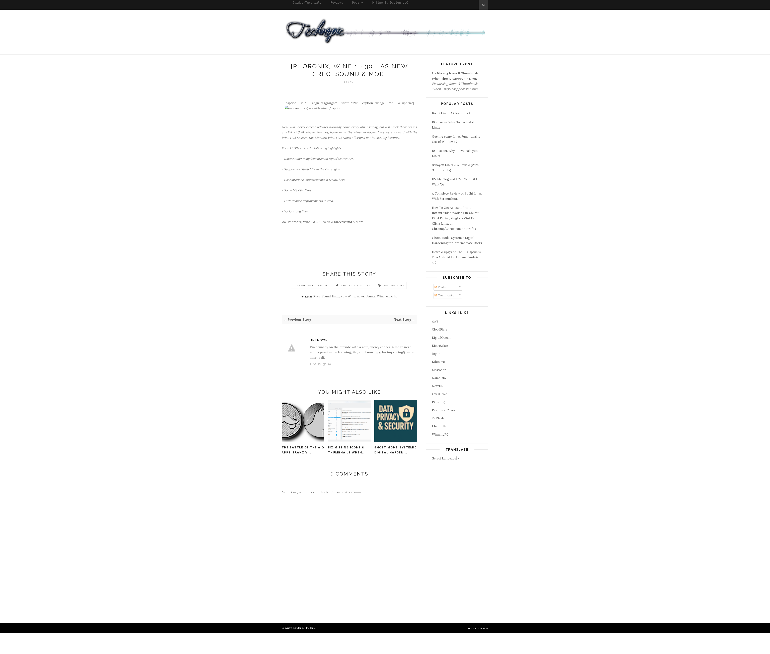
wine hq (391, 296)
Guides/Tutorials (307, 2)
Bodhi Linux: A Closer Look (451, 113)
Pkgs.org (438, 402)
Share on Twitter (355, 285)
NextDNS (438, 386)
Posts (441, 287)
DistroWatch (441, 346)
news (360, 296)
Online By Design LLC (390, 2)
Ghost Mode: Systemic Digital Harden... (395, 449)
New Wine (347, 296)
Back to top (476, 628)
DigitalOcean (441, 338)
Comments (445, 295)
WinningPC (440, 434)
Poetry (357, 2)
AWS (435, 321)
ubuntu (371, 296)
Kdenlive (438, 362)
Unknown (319, 340)
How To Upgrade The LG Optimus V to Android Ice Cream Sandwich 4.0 (456, 257)
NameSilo (439, 378)
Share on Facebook (312, 285)
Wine (381, 296)
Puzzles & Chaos (443, 410)
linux (335, 296)
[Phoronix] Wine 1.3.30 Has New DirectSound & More (325, 222)
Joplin (436, 354)
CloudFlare (440, 329)
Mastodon (439, 370)
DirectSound (322, 296)
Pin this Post (394, 285)
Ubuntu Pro (440, 426)
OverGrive (439, 394)
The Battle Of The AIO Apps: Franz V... (303, 449)
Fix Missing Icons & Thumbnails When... (347, 449)
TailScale (438, 418)
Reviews (336, 2)
